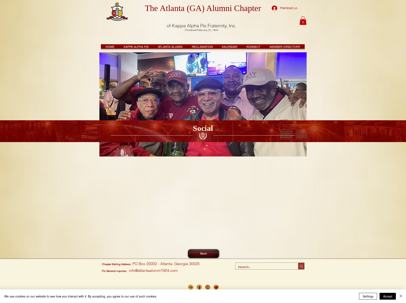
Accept (387, 296)
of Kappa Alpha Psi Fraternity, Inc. (201, 26)
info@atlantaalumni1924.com (153, 270)
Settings (368, 296)
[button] (303, 20)
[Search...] (301, 266)
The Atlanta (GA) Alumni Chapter (203, 8)
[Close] (400, 296)
